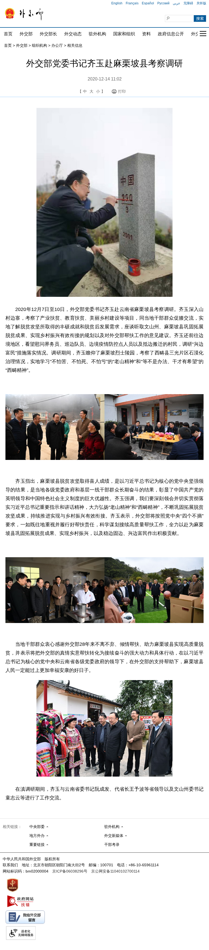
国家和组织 (124, 34)
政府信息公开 (171, 34)
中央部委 (37, 826)
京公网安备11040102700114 (115, 871)
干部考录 (111, 844)
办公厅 (57, 45)
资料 (146, 34)
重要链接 (37, 844)
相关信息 (74, 45)
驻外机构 (97, 34)
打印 (122, 91)
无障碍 (188, 3)
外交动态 (73, 34)
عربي (176, 3)
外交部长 (48, 34)
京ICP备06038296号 (69, 871)
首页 (8, 34)
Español (148, 3)
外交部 (26, 34)
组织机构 (39, 45)
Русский (163, 3)
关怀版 (201, 3)
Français (132, 3)
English (116, 3)
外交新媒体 (113, 835)
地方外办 (37, 835)
